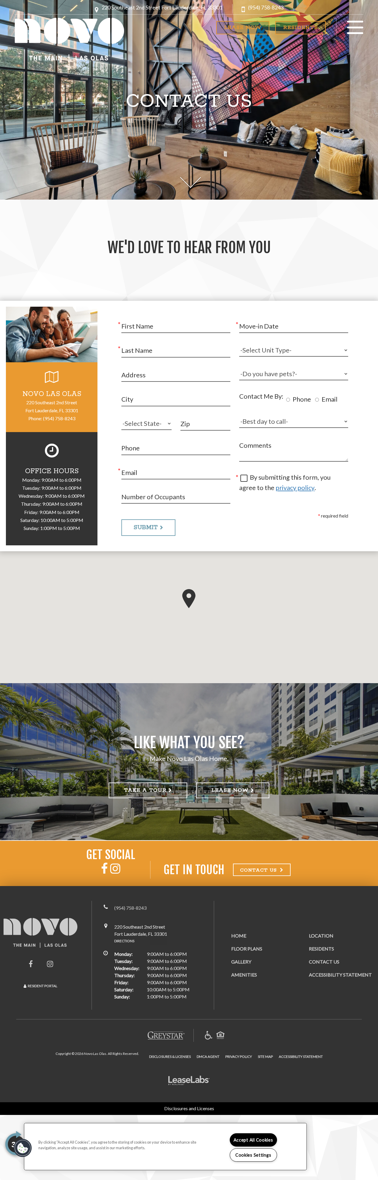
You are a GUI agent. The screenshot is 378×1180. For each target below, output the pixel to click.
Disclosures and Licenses (189, 1108)
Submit (146, 527)
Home (238, 935)
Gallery (241, 961)
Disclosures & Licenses (170, 1056)
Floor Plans (246, 948)
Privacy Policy (238, 1056)
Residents (321, 948)
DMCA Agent (208, 1056)
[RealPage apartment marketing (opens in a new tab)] (189, 1081)
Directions (124, 941)
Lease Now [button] (242, 27)
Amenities (244, 974)
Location (321, 935)
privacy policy (295, 488)
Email (330, 399)
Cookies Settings (253, 1155)
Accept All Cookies (253, 1139)
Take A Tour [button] (145, 790)
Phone (302, 399)
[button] (162, 9)
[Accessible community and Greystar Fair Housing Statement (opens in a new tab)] (209, 1035)
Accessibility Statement (340, 974)
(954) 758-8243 (266, 7)
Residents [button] (300, 27)
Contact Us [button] (259, 870)
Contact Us (324, 961)
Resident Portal (42, 986)
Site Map (265, 1056)
